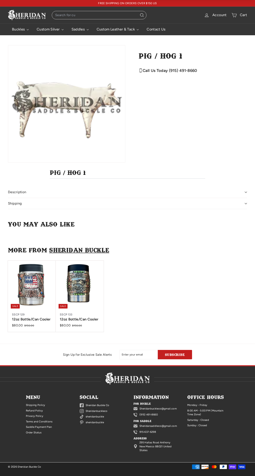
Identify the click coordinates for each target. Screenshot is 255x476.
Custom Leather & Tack (116, 29)
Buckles (19, 29)
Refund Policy (34, 410)
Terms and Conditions (39, 421)
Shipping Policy (35, 405)
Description (17, 192)
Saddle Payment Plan (39, 426)
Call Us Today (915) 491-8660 (170, 70)
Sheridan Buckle (79, 250)
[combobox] (99, 15)
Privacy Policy (34, 415)
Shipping (15, 203)
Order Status (33, 432)
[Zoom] (66, 103)
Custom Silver (49, 29)
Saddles (79, 29)
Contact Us (156, 29)
